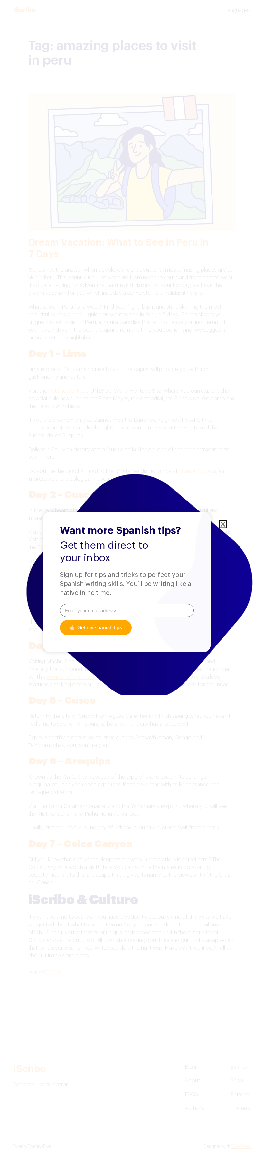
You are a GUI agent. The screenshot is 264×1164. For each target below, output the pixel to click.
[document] (132, 582)
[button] (223, 524)
